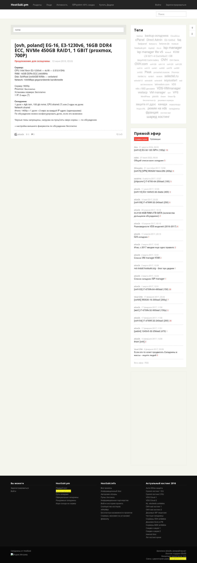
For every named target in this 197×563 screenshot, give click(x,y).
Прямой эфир (147, 133)
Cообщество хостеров (110, 506)
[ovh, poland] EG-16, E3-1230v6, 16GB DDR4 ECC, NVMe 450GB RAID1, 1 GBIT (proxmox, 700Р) (63, 50)
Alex (136, 147)
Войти (158, 4)
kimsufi (168, 52)
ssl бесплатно (147, 84)
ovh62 (162, 68)
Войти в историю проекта (112, 503)
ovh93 (140, 72)
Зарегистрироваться (176, 4)
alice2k (21, 134)
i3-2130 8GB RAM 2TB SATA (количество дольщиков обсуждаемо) (154, 214)
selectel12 (138, 80)
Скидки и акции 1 (153, 528)
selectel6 (148, 80)
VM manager (157, 92)
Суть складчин (62, 494)
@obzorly (105, 518)
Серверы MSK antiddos (156, 525)
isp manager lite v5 (150, 51)
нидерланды (174, 104)
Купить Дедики (106, 4)
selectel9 (158, 80)
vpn (169, 92)
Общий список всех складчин (149, 160)
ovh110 (162, 64)
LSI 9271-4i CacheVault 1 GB (158, 55)
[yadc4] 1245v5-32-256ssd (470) (150, 331)
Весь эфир (138, 362)
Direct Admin (154, 40)
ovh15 (147, 68)
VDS (174, 84)
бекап (163, 96)
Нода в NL (141, 108)
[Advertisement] (154, 418)
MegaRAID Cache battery (148, 60)
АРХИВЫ (105, 509)
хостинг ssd (166, 112)
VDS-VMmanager (169, 88)
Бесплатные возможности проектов (116, 512)
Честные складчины (154, 515)
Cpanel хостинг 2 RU (155, 494)
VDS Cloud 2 (151, 500)
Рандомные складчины (66, 500)
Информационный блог (111, 491)
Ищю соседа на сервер (66, 503)
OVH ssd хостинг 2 (154, 509)
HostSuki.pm (19, 4)
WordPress (145, 96)
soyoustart (170, 80)
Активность (62, 4)
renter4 (159, 76)
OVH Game (174, 60)
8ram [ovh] (139, 341)
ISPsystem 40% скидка (83, 4)
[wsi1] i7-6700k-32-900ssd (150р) (150, 310)
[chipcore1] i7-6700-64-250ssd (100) (152, 181)
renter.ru (142, 76)
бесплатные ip (149, 100)
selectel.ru (172, 76)
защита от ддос (146, 104)
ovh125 (178, 64)
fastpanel (142, 43)
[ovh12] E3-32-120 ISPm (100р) (149, 149)
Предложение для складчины (32, 61)
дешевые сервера (166, 100)
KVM (176, 52)
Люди (49, 4)
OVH (164, 59)
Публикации (155, 139)
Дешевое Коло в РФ (154, 521)
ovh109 (153, 64)
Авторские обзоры (109, 494)
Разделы (37, 4)
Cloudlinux (175, 36)
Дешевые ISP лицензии (156, 512)
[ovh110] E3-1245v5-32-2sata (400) (151, 191)
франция (152, 112)
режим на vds (157, 108)
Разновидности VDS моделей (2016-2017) (155, 226)
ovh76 (169, 68)
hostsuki (175, 43)
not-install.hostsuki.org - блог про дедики (154, 268)
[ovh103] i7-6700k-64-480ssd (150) (151, 289)
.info (184, 556)
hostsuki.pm (140, 47)
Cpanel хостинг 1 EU (155, 491)
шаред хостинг (158, 116)
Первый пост (61, 488)
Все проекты (106, 488)
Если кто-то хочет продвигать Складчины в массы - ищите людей (155, 353)
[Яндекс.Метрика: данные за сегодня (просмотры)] (19, 554)
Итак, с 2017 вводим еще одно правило (154, 247)
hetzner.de (164, 43)
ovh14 (139, 68)
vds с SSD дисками (145, 88)
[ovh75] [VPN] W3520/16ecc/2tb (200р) (153, 170)
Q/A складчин (141, 236)
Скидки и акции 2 (153, 531)
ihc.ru (159, 48)
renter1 (151, 76)
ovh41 (154, 68)
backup (140, 36)
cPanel (139, 39)
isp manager (172, 47)
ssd (180, 80)
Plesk (148, 72)
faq (179, 40)
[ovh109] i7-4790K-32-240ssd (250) (151, 202)
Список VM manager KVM (147, 257)
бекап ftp (171, 96)
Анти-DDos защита (154, 488)
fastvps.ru (153, 43)
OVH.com (141, 63)
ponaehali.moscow (161, 72)
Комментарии (141, 139)
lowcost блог (151, 534)
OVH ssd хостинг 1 (154, 506)
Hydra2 (151, 48)
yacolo (155, 96)
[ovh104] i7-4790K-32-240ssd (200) (151, 320)
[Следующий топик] (192, 34)
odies (136, 157)
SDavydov (138, 168)
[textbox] (68, 29)
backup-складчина (156, 35)
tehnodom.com (162, 84)
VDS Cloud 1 (151, 497)
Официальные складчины (67, 497)
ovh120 (170, 64)
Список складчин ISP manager (149, 278)
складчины (174, 108)
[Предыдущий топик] (192, 28)
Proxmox (175, 72)
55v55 (183, 553)
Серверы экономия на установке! (115, 515)
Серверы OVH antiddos (156, 518)
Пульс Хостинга (108, 497)
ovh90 (176, 68)
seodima (137, 178)
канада (162, 104)
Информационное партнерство (115, 500)
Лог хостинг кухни (153, 537)
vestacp (142, 92)
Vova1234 (138, 296)
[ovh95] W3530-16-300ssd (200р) (150, 299)
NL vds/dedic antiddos (155, 503)
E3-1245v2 (170, 39)
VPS (175, 92)
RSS (147, 362)
